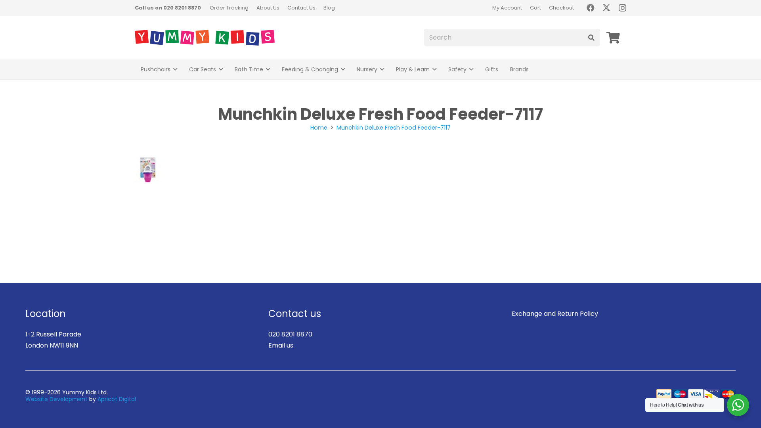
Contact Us (301, 7)
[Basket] (613, 37)
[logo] (205, 38)
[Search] (591, 38)
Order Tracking (229, 7)
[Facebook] (590, 8)
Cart (535, 7)
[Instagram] (622, 8)
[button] (175, 69)
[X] (606, 8)
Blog (329, 7)
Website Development (56, 399)
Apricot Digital (117, 399)
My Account (507, 7)
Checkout (561, 7)
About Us (267, 7)
